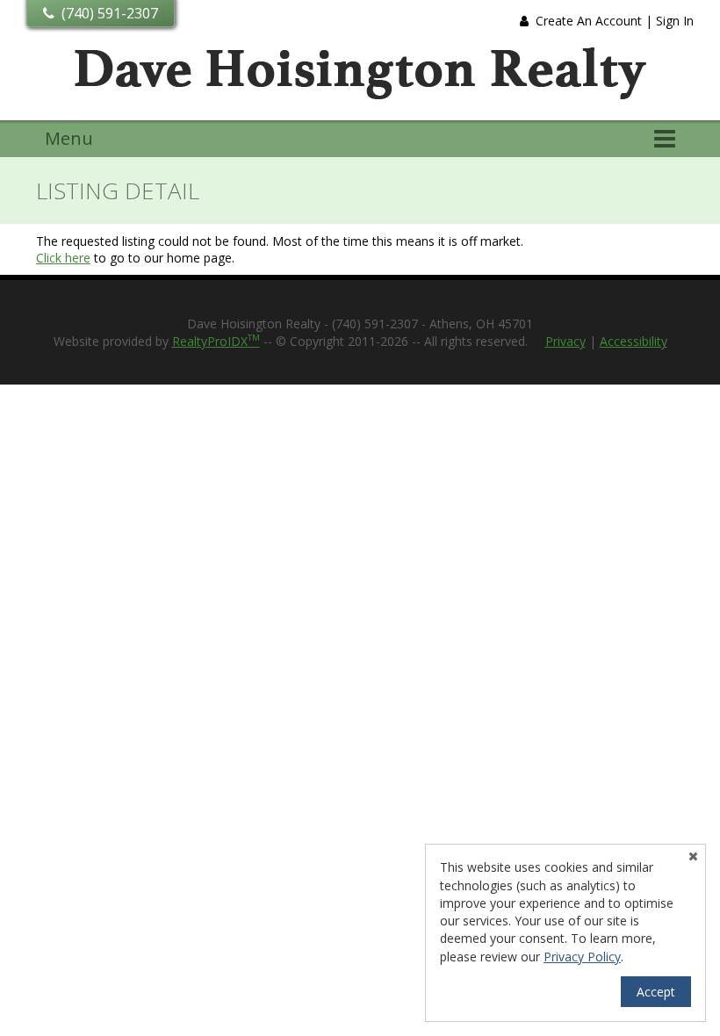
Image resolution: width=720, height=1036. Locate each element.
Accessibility (633, 341)
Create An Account (589, 20)
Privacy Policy (582, 956)
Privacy (565, 341)
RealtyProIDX (216, 341)
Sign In (675, 20)
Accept (656, 991)
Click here (63, 257)
